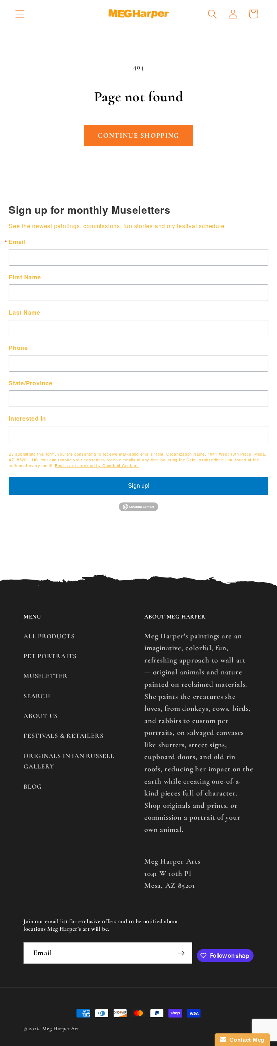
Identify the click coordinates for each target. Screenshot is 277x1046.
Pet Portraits (49, 656)
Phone (18, 348)
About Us (40, 716)
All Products (48, 636)
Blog (32, 786)
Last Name (24, 312)
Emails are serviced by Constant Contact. (97, 465)
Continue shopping (138, 135)
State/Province (31, 383)
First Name (25, 277)
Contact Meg (245, 1040)
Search (36, 696)
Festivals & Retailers (63, 736)
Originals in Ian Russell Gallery (68, 761)
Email (17, 242)
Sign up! (138, 486)
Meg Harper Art (60, 1028)
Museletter (45, 676)
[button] (19, 14)
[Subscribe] (181, 953)
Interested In (27, 418)
